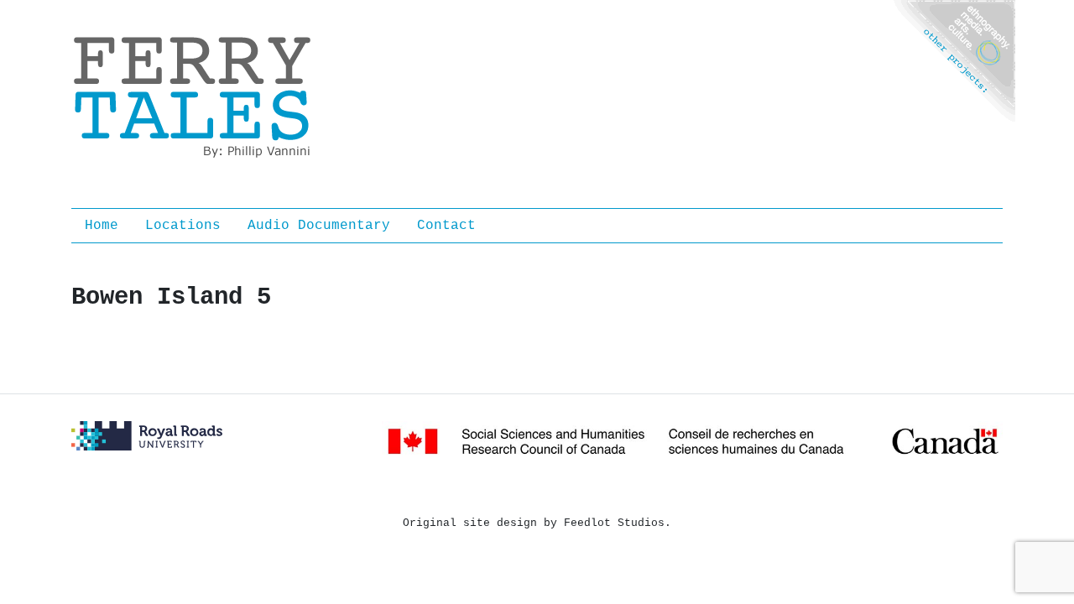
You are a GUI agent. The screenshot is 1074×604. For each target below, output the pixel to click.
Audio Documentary (319, 225)
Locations (183, 225)
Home (101, 225)
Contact (446, 225)
